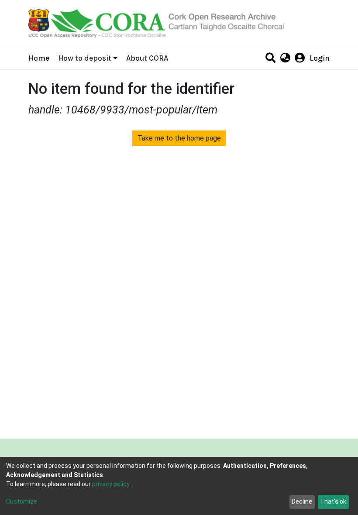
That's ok (333, 501)
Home (38, 58)
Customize (21, 501)
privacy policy (110, 484)
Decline (302, 501)
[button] (285, 58)
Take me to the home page (179, 138)
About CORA (147, 58)
